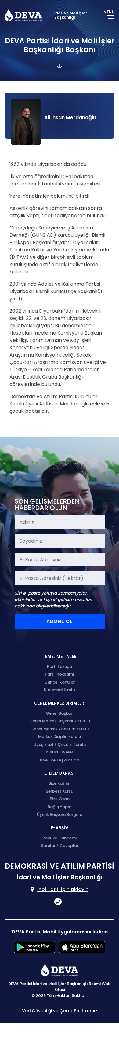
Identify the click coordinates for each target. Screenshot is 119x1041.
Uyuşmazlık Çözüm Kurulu (60, 744)
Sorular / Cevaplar (59, 846)
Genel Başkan (59, 713)
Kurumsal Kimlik (59, 690)
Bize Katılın (59, 783)
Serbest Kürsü (59, 791)
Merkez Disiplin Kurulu (59, 736)
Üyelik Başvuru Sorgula (59, 814)
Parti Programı (59, 674)
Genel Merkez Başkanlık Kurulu (59, 721)
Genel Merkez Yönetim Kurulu (60, 729)
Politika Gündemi (59, 838)
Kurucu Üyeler (59, 752)
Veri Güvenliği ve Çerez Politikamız (59, 1011)
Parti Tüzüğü (59, 666)
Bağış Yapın (59, 807)
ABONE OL (59, 621)
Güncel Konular (59, 682)
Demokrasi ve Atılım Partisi (23, 15)
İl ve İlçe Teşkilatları (59, 760)
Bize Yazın (60, 799)
